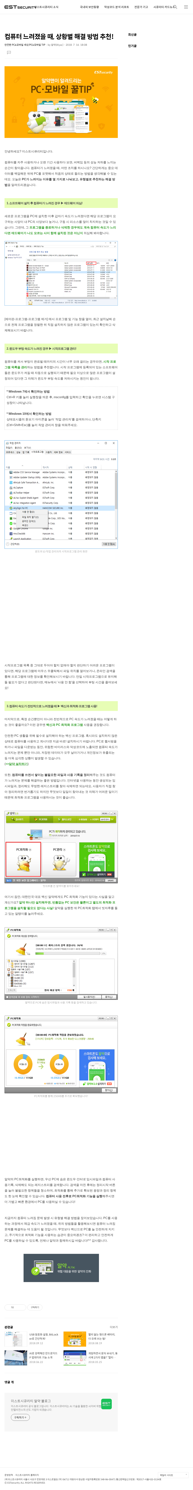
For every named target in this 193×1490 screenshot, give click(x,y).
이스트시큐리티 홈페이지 (27, 1475)
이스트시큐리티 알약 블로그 (31, 1401)
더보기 (114, 1327)
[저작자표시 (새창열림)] (44, 1307)
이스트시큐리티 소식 (46, 7)
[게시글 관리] (22, 1307)
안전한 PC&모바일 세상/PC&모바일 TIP (25, 45)
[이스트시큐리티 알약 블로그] (21, 6)
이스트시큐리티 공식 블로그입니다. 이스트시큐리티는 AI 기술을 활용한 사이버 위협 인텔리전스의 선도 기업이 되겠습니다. (56, 1408)
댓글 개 (9, 1382)
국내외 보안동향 (89, 7)
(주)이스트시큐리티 (14, 1479)
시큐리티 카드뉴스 (164, 7)
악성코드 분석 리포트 (116, 7)
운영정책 (9, 1475)
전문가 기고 (141, 7)
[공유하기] (17, 1307)
